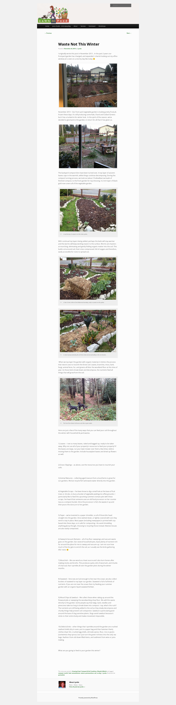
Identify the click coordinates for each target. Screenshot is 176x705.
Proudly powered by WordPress (88, 698)
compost (60, 673)
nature (83, 673)
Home (47, 26)
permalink (61, 675)
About (75, 26)
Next (129, 33)
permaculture (89, 673)
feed (70, 673)
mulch (66, 673)
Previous (48, 33)
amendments (76, 673)
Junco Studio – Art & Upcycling (61, 26)
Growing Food (76, 671)
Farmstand (92, 26)
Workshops (102, 26)
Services (83, 26)
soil (95, 673)
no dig (99, 673)
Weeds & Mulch (102, 671)
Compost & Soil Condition (89, 671)
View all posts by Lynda (77, 687)
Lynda (79, 48)
